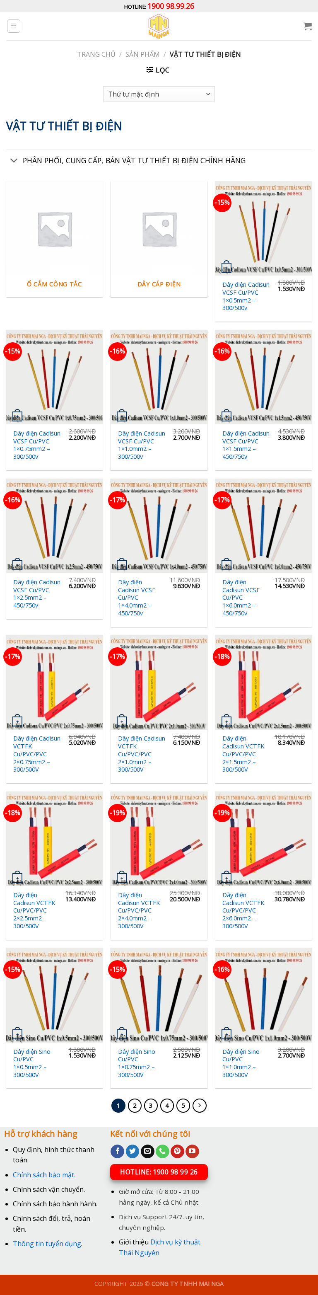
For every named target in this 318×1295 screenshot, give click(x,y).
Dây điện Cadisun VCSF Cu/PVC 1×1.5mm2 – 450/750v (246, 445)
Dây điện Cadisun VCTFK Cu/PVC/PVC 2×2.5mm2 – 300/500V (34, 910)
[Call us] (162, 1152)
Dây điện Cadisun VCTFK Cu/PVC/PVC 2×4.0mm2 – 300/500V (139, 910)
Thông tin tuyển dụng (47, 1243)
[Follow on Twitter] (133, 1152)
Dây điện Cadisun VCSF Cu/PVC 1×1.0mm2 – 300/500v (141, 445)
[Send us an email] (147, 1152)
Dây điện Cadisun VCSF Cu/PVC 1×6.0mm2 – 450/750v (241, 598)
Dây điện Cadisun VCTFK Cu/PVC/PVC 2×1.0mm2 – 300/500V (141, 754)
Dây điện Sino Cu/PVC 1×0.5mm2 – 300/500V (32, 1063)
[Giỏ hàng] (308, 26)
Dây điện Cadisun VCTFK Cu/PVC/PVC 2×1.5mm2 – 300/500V (243, 754)
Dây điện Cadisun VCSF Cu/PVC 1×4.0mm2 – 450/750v (136, 598)
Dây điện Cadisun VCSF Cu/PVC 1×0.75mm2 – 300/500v (36, 445)
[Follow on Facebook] (117, 1152)
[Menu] (14, 26)
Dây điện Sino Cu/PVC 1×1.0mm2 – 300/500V (241, 1063)
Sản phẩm (142, 54)
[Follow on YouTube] (192, 1152)
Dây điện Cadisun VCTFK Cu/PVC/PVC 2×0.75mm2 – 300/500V (36, 754)
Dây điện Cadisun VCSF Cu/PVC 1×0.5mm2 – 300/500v (246, 296)
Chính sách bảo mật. (44, 1174)
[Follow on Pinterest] (177, 1152)
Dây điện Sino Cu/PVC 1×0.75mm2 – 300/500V (136, 1063)
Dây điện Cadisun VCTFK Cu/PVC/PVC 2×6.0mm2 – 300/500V (243, 910)
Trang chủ (96, 54)
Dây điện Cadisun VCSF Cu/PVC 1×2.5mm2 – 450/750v (36, 594)
